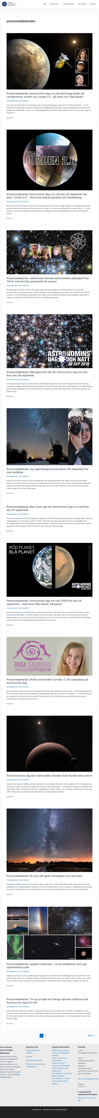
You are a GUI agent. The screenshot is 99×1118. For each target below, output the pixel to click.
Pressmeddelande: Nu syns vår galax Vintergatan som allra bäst (44, 875)
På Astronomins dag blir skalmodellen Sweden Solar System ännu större (49, 775)
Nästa (91, 1035)
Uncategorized (12, 101)
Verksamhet (54, 4)
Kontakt (93, 4)
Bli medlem (83, 4)
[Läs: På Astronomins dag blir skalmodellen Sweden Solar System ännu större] (49, 744)
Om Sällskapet (68, 4)
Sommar (29, 1057)
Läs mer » (10, 118)
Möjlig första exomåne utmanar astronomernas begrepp (60, 1052)
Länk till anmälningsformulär (88, 1079)
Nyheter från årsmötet (34, 1060)
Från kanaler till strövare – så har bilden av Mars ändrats (61, 1081)
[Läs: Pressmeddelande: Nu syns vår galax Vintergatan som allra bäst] (49, 840)
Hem (45, 4)
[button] (59, 4)
